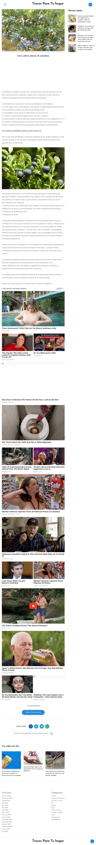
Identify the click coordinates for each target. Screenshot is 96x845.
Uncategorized (34, 706)
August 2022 (6, 829)
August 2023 (6, 800)
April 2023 (5, 810)
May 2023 (5, 808)
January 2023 (6, 817)
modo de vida (55, 817)
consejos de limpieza (57, 798)
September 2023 (7, 798)
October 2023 (6, 796)
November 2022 (7, 822)
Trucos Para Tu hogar (48, 3)
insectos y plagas (57, 812)
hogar (53, 808)
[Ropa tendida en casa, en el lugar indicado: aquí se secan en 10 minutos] (72, 48)
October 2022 (6, 824)
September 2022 (7, 826)
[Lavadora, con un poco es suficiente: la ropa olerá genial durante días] (72, 28)
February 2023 (6, 815)
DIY (52, 803)
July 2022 (5, 831)
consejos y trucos (57, 800)
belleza (53, 796)
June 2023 (5, 805)
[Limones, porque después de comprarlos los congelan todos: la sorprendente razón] (72, 18)
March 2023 (5, 812)
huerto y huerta (56, 810)
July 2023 (5, 803)
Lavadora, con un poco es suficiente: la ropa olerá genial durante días (86, 28)
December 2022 (7, 819)
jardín (53, 815)
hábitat (53, 805)
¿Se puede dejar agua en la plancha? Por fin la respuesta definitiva (33, 768)
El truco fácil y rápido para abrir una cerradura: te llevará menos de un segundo (11, 773)
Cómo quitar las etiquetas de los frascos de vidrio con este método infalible (55, 773)
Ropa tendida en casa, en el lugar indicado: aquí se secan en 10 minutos (86, 47)
